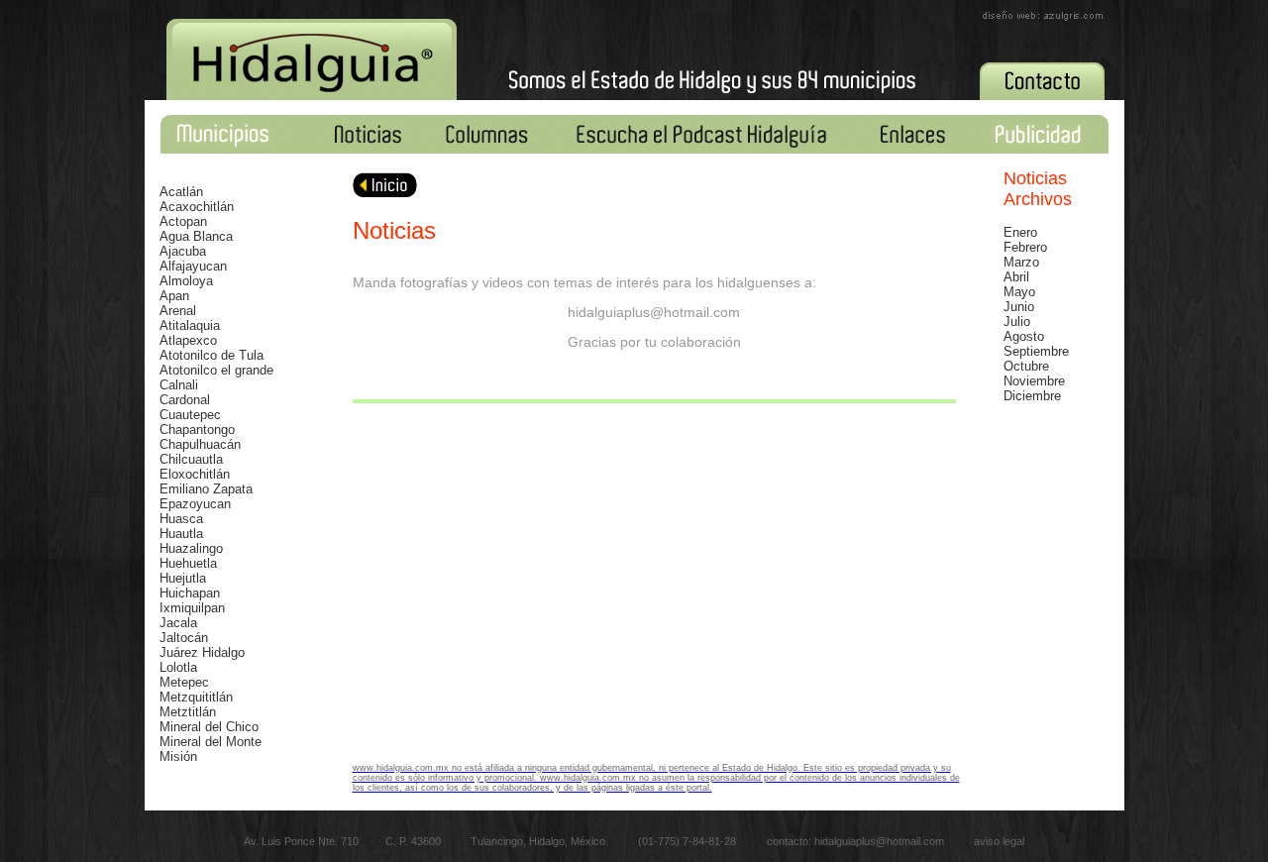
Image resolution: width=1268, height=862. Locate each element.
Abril (1016, 276)
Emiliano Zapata (206, 489)
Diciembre (1032, 395)
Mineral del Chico (209, 726)
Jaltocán (183, 637)
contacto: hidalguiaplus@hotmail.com (857, 841)
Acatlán (181, 191)
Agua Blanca (196, 236)
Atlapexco (188, 340)
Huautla (181, 533)
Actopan (183, 221)
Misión (178, 756)
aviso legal (999, 841)
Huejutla (182, 578)
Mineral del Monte (210, 741)
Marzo (1021, 262)
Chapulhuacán (200, 444)
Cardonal (184, 399)
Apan (174, 295)
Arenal (177, 310)
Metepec (184, 682)
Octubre (1026, 366)
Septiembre (1036, 351)
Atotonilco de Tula (211, 355)
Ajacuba (182, 251)
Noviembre (1034, 381)
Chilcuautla (191, 459)
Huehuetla (188, 563)
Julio (1017, 321)
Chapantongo (197, 429)
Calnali (178, 384)
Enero (1020, 232)
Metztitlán (187, 711)
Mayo (1019, 291)
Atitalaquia (189, 325)
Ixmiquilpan (192, 607)
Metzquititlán (196, 697)
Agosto (1024, 336)
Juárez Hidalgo (202, 652)
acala (181, 622)
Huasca (181, 518)
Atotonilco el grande (216, 370)
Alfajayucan (193, 266)
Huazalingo (191, 548)
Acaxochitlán (196, 206)
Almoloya (186, 280)
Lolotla (178, 667)
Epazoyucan (195, 503)
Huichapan (189, 593)
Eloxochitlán (194, 474)
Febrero (1025, 247)
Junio (1019, 306)
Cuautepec (190, 414)
